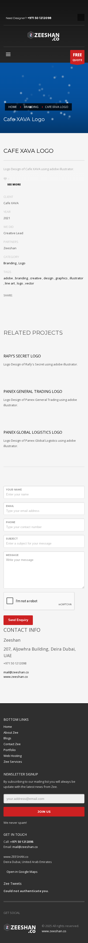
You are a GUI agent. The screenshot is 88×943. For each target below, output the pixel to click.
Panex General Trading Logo (33, 391)
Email (10, 506)
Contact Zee (12, 744)
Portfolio (10, 750)
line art (10, 283)
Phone (10, 522)
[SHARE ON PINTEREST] (31, 301)
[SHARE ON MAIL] (39, 301)
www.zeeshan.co (16, 677)
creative (36, 278)
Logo (22, 263)
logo (20, 283)
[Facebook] (7, 7)
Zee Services (13, 761)
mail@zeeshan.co (16, 672)
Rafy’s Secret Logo (22, 356)
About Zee (11, 732)
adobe (8, 278)
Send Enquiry (18, 620)
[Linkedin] (21, 7)
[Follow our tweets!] (30, 912)
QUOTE (77, 57)
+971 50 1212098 (39, 18)
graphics (61, 278)
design (48, 278)
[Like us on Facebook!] (23, 912)
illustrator (76, 278)
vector (29, 283)
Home (8, 726)
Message (12, 555)
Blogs (7, 738)
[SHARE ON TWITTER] (7, 301)
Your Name (14, 489)
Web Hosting (13, 756)
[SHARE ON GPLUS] (23, 301)
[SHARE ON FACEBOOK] (15, 301)
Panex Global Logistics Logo (33, 432)
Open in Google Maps (22, 872)
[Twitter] (14, 7)
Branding (10, 263)
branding (21, 278)
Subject (12, 538)
